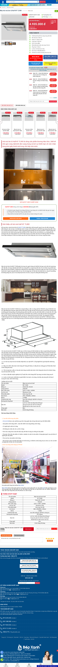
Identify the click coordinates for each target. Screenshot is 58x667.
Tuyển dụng (27, 639)
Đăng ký (37, 583)
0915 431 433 (29, 578)
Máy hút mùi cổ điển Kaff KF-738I (52, 130)
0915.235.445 (6, 618)
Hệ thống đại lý (53, 637)
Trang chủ (3, 7)
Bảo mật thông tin (34, 637)
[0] (57, 1)
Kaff (50, 14)
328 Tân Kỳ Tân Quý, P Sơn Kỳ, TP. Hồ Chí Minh (14, 597)
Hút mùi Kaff (6, 421)
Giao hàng (26, 637)
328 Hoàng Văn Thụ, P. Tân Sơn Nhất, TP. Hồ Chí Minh (16, 588)
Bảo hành (16, 637)
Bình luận (30, 10)
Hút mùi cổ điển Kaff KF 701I (29, 130)
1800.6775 (5, 632)
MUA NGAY (28, 529)
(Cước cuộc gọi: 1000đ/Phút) (29, 571)
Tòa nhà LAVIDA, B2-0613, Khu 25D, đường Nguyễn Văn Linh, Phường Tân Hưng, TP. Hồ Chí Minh (25, 592)
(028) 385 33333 (5, 594)
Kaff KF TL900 (21, 227)
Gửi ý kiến (50, 540)
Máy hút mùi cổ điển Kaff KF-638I (40, 130)
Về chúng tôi (10, 637)
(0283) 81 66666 (5, 589)
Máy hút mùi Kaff (10, 7)
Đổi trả (21, 637)
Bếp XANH (21, 485)
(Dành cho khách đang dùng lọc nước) (29, 566)
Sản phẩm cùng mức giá (7, 105)
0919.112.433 (6, 628)
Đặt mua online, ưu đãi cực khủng (36, 58)
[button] (1, 121)
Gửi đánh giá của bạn (6, 535)
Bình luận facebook (19, 535)
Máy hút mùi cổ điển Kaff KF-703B (17, 130)
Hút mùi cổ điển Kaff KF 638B (6, 130)
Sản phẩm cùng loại (20, 105)
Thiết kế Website (16, 659)
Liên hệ (32, 639)
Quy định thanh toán (44, 637)
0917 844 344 (5, 598)
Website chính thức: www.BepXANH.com (10, 660)
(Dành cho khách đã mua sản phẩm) (29, 561)
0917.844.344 (6, 625)
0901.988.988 (14, 594)
